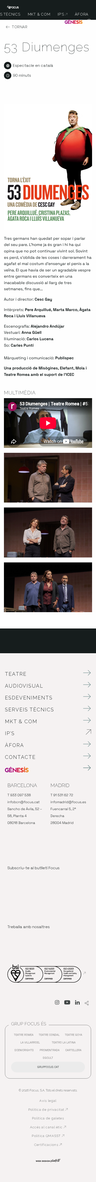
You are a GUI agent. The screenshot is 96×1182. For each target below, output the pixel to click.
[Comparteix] (87, 1003)
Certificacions (51, 1145)
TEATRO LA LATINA (65, 1043)
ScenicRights (25, 1051)
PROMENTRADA (51, 1051)
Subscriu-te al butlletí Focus (33, 867)
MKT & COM (21, 721)
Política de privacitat (48, 1110)
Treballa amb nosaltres (28, 926)
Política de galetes (48, 1118)
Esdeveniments (29, 698)
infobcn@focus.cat (23, 802)
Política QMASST (50, 1136)
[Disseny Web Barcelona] (48, 1160)
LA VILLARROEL (31, 1043)
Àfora (14, 745)
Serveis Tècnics (29, 710)
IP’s (37, 733)
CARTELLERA (74, 1051)
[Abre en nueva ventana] (57, 1003)
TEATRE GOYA (75, 1036)
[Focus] (12, 6)
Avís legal (47, 1101)
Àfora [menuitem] (81, 14)
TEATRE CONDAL (50, 1036)
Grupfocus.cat (48, 1067)
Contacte (20, 757)
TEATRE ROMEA (25, 1036)
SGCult (48, 1058)
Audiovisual (24, 686)
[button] (89, 22)
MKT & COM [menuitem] (39, 14)
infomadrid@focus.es (68, 802)
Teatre (16, 674)
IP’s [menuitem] (62, 14)
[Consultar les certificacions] (46, 973)
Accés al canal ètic (49, 1127)
